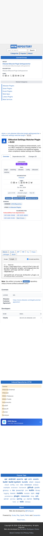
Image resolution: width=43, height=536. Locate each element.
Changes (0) (32, 156)
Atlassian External (32, 198)
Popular (23, 53)
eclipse (35, 485)
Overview (6, 156)
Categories (14, 53)
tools (14, 502)
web (22, 502)
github (30, 487)
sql (24, 499)
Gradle (12, 252)
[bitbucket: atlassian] (6, 76)
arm (30, 479)
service (13, 499)
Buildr (14, 254)
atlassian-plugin (22, 193)
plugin (6, 169)
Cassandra (36, 515)
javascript (20, 490)
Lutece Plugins (8, 97)
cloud (7, 485)
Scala (14, 515)
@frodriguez (29, 511)
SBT (18, 252)
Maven (5, 252)
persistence (9, 496)
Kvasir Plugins (7, 91)
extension (14, 487)
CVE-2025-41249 (9, 218)
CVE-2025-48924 (22, 215)
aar (6, 479)
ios (13, 490)
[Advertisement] (21, 21)
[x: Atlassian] (11, 76)
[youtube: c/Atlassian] (18, 76)
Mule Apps (6, 94)
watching (13, 169)
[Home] (21, 48)
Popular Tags (21, 475)
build (5, 482)
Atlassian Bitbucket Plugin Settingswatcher (16, 64)
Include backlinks (34, 259)
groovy (6, 490)
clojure (37, 482)
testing (36, 499)
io (10, 490)
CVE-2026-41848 (9, 215)
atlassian (20, 169)
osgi (37, 493)
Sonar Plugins (7, 88)
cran (17, 485)
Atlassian (21, 177)
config (28, 169)
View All (32, 193)
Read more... (21, 520)
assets (36, 479)
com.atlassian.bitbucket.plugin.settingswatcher (23, 133)
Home (4, 133)
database (28, 485)
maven (13, 493)
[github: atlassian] (3, 76)
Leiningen (6, 254)
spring (20, 499)
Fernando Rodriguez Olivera (29, 529)
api (26, 479)
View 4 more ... (21, 218)
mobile (20, 493)
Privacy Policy (29, 533)
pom (11, 193)
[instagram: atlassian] (21, 76)
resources (25, 496)
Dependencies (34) (19, 156)
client (31, 482)
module (27, 493)
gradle (37, 487)
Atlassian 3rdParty (18, 198)
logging (6, 493)
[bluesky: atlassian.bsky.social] (23, 76)
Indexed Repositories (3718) (21, 382)
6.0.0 (12, 142)
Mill (23, 252)
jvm (26, 490)
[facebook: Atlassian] (16, 76)
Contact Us (19, 533)
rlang (33, 496)
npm (33, 493)
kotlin (32, 490)
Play (17, 515)
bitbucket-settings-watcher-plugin (13, 135)
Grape (33, 252)
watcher (6, 172)
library (37, 490)
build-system (15, 482)
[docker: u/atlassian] (8, 76)
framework (23, 487)
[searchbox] (17, 50)
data (22, 485)
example (7, 487)
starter (30, 499)
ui (18, 502)
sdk (36, 496)
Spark (22, 515)
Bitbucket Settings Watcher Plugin (24, 139)
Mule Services (7, 99)
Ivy (28, 252)
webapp (27, 502)
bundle (25, 482)
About (30, 53)
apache (20, 479)
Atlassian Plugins (8, 86)
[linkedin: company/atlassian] (13, 76)
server (6, 499)
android (12, 479)
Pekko (27, 515)
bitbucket (35, 169)
